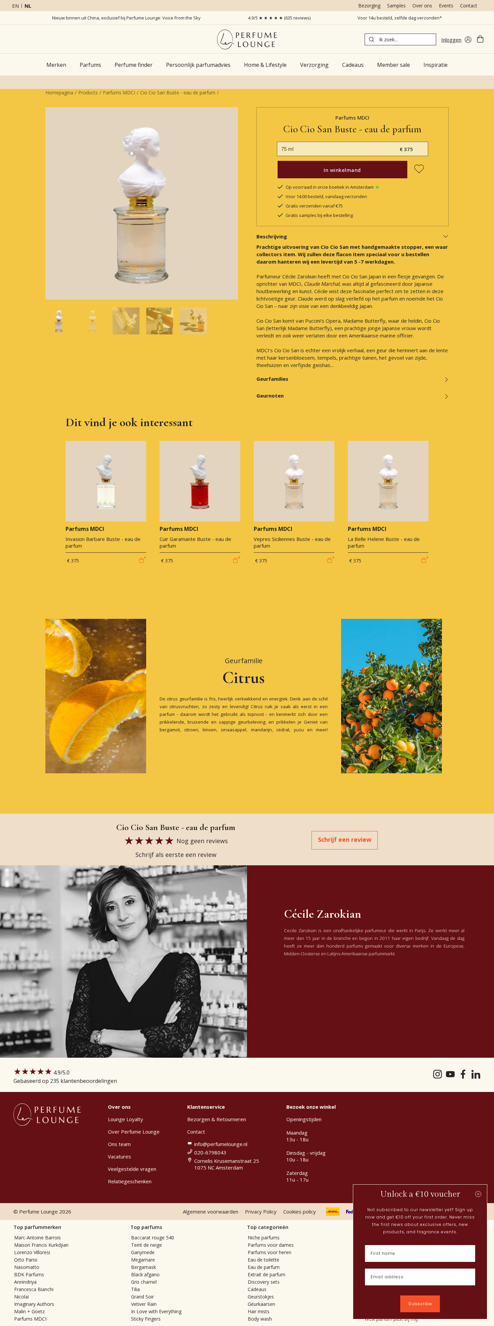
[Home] (246, 39)
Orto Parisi (25, 1259)
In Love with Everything (156, 1311)
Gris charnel (144, 1282)
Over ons (422, 5)
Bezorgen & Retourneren (216, 1119)
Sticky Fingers (146, 1319)
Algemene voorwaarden (210, 1211)
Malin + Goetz (29, 1311)
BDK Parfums (29, 1274)
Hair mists (259, 1311)
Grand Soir (142, 1296)
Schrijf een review (344, 839)
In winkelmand (342, 170)
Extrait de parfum (266, 1274)
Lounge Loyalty (125, 1119)
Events (446, 5)
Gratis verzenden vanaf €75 (314, 206)
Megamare (143, 1259)
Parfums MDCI (119, 92)
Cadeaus (257, 1289)
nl (28, 5)
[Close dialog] (478, 1194)
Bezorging (369, 5)
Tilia (135, 1289)
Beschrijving (271, 236)
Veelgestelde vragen (132, 1168)
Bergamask (143, 1267)
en (15, 5)
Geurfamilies (272, 378)
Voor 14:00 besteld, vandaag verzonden (326, 196)
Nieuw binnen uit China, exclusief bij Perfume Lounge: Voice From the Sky (126, 18)
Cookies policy (299, 1211)
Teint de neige (146, 1245)
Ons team (119, 1144)
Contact (468, 5)
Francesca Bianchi (33, 1289)
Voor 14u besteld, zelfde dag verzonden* (400, 18)
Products (88, 92)
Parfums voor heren (269, 1252)
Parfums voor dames (271, 1245)
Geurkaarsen (261, 1304)
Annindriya (25, 1282)
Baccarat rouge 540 (152, 1237)
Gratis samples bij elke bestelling (319, 215)
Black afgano (145, 1274)
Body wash (260, 1319)
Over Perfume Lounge (134, 1131)
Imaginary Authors (34, 1304)
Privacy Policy (261, 1211)
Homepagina (59, 92)
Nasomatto (26, 1267)
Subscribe (420, 1304)
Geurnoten (270, 395)
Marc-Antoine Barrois (37, 1237)
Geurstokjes (261, 1296)
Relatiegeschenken (130, 1181)
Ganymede (143, 1252)
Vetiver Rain (144, 1304)
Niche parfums (264, 1237)
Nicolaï (21, 1296)
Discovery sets (264, 1282)
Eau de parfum (264, 1267)
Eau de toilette (263, 1259)
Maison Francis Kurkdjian (41, 1245)
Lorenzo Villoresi (32, 1252)
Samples (396, 5)
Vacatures (119, 1156)
